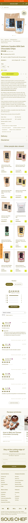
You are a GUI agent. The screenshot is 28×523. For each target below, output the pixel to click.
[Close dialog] (26, 253)
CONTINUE (20, 265)
